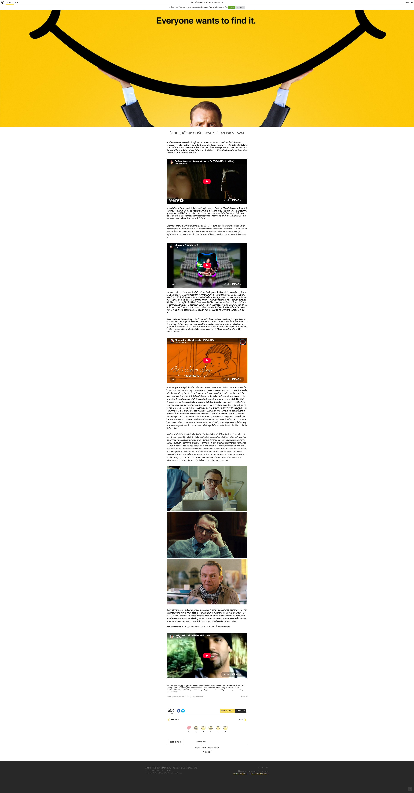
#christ (205, 687)
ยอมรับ (232, 7)
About (183, 767)
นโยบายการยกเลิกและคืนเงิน (259, 774)
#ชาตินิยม (195, 685)
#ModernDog (230, 685)
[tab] (175, 742)
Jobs (195, 767)
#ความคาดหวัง (172, 690)
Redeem (176, 767)
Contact (189, 767)
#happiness (187, 685)
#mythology (203, 690)
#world (218, 685)
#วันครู (169, 687)
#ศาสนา (230, 687)
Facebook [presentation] (201, 742)
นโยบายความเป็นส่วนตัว (207, 7)
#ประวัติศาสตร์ (172, 692)
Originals (156, 767)
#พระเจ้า (236, 687)
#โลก (223, 685)
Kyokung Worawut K (216, 2)
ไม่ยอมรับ (240, 7)
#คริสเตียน (181, 687)
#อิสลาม (192, 687)
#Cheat (217, 687)
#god (191, 690)
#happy (180, 685)
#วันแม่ (243, 685)
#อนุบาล (223, 690)
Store (17, 2)
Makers (9, 2)
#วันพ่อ (237, 685)
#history (240, 690)
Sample (169, 767)
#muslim (199, 687)
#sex (175, 685)
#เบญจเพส (185, 690)
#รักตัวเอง (211, 687)
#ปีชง (179, 690)
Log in (208, 752)
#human (217, 690)
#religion (224, 687)
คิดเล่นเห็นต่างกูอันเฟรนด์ (199, 2)
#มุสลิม (187, 687)
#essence (211, 690)
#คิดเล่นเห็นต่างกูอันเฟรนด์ (207, 685)
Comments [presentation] (176, 742)
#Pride (196, 690)
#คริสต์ (174, 687)
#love (171, 685)
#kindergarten (232, 690)
